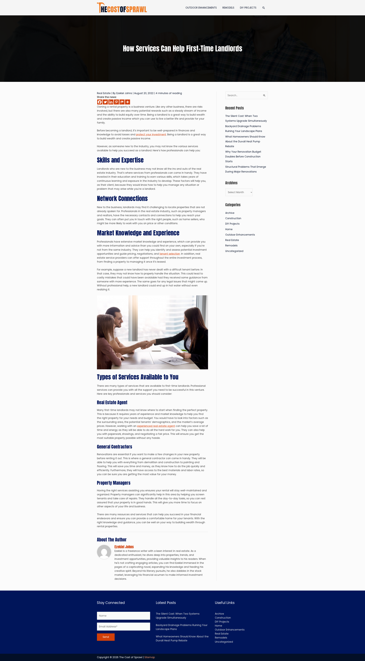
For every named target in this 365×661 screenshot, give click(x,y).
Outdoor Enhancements (240, 234)
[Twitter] (105, 101)
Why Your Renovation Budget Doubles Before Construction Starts (243, 156)
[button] (263, 7)
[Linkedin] (110, 101)
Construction (233, 218)
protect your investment (151, 134)
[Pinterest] (116, 101)
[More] (127, 101)
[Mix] (121, 101)
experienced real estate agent (156, 426)
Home (229, 229)
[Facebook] (99, 101)
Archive (229, 213)
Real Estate (104, 93)
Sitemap (149, 657)
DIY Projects (232, 223)
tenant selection (170, 253)
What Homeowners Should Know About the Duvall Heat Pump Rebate (245, 141)
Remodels (231, 245)
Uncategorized (234, 251)
